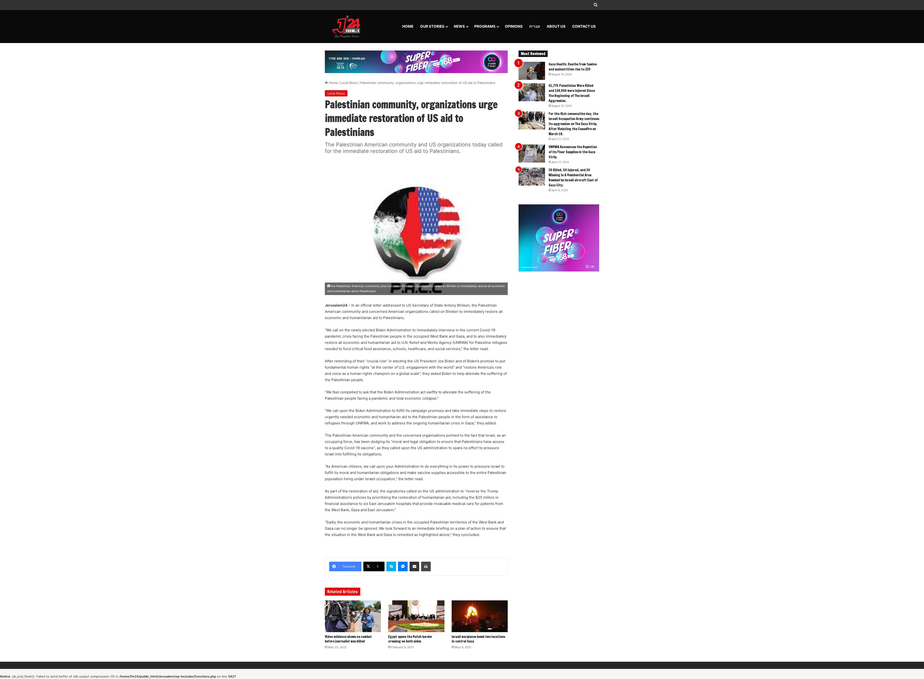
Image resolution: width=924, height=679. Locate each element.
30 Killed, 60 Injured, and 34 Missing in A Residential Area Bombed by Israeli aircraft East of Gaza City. (573, 178)
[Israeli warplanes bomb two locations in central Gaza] (480, 616)
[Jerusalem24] (348, 26)
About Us (556, 26)
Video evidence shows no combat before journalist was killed (348, 639)
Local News (349, 83)
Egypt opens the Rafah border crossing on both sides (410, 639)
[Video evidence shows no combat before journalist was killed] (353, 616)
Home (407, 26)
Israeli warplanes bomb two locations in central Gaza (478, 639)
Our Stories (432, 26)
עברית (534, 26)
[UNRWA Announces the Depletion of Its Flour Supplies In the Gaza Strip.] (532, 154)
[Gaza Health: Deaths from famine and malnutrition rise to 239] (532, 71)
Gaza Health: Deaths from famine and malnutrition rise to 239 (573, 67)
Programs (484, 26)
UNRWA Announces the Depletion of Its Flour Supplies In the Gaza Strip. (573, 152)
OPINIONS (514, 26)
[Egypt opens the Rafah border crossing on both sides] (416, 616)
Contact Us (584, 26)
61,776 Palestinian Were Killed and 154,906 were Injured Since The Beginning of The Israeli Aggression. (572, 93)
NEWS (459, 26)
